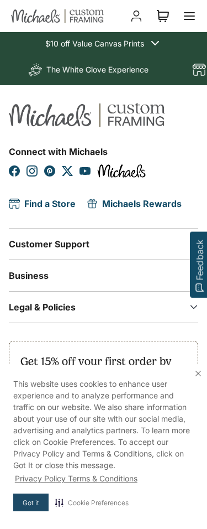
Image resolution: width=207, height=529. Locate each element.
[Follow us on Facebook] (14, 171)
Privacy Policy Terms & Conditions (76, 478)
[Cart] (162, 16)
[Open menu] (189, 16)
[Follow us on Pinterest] (49, 171)
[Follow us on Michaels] (121, 171)
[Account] (136, 16)
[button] (92, 502)
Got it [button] (31, 503)
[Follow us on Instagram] (32, 171)
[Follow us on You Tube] (85, 171)
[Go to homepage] (57, 16)
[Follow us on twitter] (67, 171)
